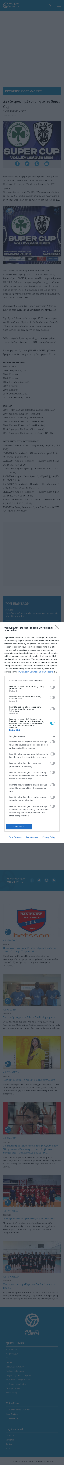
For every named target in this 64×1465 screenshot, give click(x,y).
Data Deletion (15, 837)
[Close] (58, 628)
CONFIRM (19, 827)
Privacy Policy (48, 837)
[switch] (52, 687)
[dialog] (32, 732)
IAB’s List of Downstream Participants (35, 672)
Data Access (32, 837)
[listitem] (32, 680)
